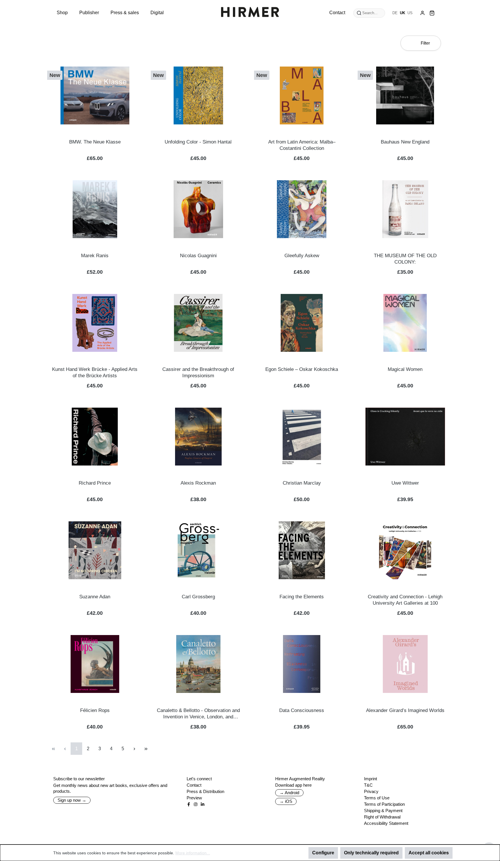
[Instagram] (196, 804)
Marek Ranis (95, 255)
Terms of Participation (384, 804)
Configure (323, 852)
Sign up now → (72, 800)
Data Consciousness (301, 710)
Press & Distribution (205, 791)
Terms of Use (376, 797)
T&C (368, 785)
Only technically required (371, 852)
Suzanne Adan (94, 596)
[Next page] (134, 748)
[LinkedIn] (203, 804)
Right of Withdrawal (382, 816)
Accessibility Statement (386, 823)
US (410, 13)
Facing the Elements (302, 596)
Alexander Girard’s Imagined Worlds (405, 710)
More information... (192, 853)
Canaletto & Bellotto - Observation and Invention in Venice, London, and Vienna (198, 714)
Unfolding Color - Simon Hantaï (198, 142)
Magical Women (405, 369)
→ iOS (286, 801)
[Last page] (146, 748)
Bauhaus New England (405, 142)
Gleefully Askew (301, 255)
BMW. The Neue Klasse (95, 142)
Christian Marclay (302, 483)
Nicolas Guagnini (198, 255)
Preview (194, 797)
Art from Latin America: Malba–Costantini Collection (301, 145)
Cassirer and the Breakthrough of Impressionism (198, 372)
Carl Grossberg (198, 596)
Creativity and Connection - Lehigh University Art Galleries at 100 (405, 600)
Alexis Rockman (198, 483)
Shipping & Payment (383, 810)
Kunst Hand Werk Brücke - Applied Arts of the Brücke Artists (94, 372)
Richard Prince (95, 483)
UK (402, 13)
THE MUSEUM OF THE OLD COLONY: (405, 259)
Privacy (371, 791)
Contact (194, 785)
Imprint (370, 778)
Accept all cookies (429, 852)
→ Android (289, 792)
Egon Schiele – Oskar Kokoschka (301, 369)
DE (395, 13)
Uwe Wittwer (405, 483)
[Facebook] (189, 804)
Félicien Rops (95, 710)
